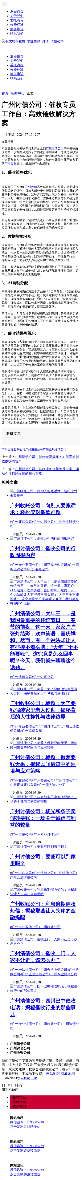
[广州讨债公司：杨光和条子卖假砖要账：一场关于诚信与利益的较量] (45, 801)
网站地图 (53, 1073)
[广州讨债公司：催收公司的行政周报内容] (42, 538)
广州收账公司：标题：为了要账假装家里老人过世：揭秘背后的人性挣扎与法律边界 (43, 710)
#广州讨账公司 (43, 677)
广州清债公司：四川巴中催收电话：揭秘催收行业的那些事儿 (43, 1007)
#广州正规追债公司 (34, 974)
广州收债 (31, 186)
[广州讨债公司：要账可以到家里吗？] (38, 846)
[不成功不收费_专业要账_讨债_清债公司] (33, 41)
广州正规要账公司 (13, 449)
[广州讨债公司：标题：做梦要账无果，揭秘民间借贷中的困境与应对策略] (45, 747)
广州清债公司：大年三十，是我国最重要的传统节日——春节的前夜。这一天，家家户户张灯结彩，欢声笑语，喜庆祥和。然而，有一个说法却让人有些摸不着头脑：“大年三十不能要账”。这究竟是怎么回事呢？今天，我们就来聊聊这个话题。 (44, 640)
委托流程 (17, 20)
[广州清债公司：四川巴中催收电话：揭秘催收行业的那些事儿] (45, 991)
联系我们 (17, 33)
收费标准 (17, 25)
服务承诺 (17, 29)
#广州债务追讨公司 (51, 785)
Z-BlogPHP (29, 1078)
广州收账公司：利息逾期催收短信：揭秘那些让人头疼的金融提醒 (43, 910)
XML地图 (68, 1073)
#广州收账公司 (21, 780)
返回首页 (17, 11)
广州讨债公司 (54, 148)
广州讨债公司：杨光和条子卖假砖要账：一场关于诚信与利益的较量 (43, 818)
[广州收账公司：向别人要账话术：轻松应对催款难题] (45, 495)
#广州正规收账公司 (53, 565)
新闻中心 (17, 93)
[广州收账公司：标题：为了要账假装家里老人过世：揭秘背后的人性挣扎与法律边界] (45, 693)
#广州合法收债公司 (53, 970)
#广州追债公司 (21, 677)
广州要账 (10, 163)
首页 (5, 93)
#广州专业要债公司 (24, 565)
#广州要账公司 (21, 522)
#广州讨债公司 (43, 522)
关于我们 (17, 16)
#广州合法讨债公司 (24, 970)
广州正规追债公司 (54, 449)
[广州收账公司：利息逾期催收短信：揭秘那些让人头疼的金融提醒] (45, 894)
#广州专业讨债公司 (46, 834)
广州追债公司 (34, 449)
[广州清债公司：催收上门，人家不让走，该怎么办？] (45, 943)
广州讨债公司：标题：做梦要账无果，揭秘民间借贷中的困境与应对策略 (43, 764)
